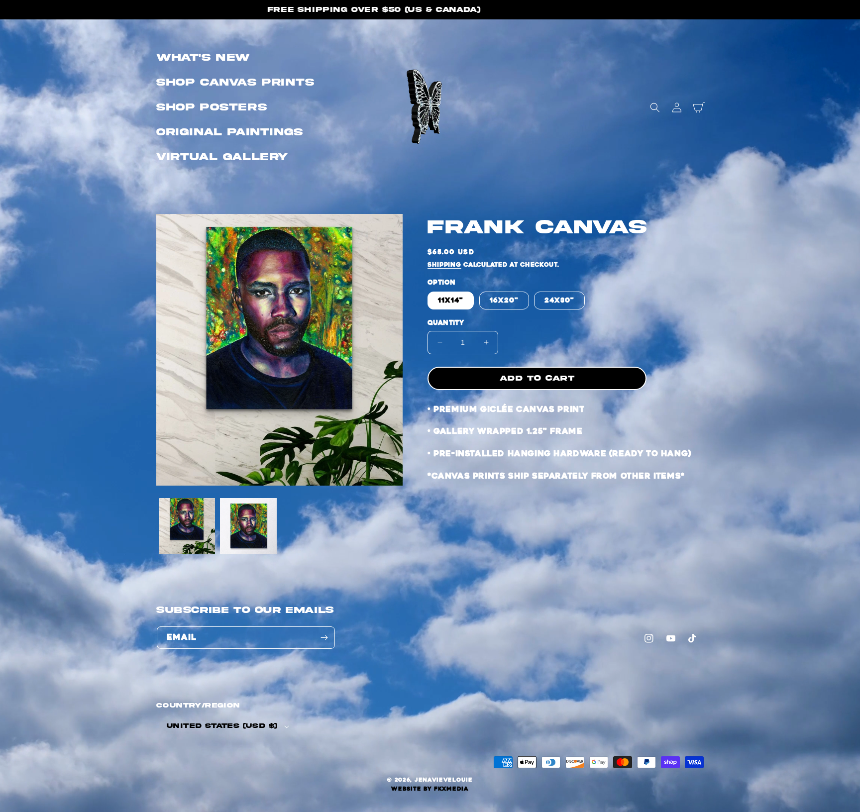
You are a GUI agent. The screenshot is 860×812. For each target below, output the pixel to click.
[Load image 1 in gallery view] (187, 526)
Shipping (444, 265)
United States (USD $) (222, 725)
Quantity (446, 322)
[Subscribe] (324, 637)
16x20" (504, 300)
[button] (655, 107)
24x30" (559, 300)
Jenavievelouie (444, 780)
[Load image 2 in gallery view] (248, 526)
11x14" (450, 300)
